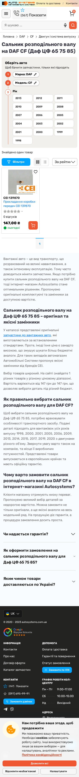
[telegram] (5, 709)
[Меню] (6, 13)
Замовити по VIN (59, 669)
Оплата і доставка (54, 649)
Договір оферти (14, 663)
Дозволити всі (39, 763)
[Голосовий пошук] (65, 25)
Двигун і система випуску (57, 36)
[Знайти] (73, 25)
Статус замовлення (56, 663)
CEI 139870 (11, 198)
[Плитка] (37, 162)
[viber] (12, 709)
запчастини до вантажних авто (27, 335)
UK (13, 613)
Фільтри (19, 162)
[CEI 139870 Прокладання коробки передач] (20, 182)
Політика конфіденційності (42, 755)
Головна (8, 36)
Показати (33, 15)
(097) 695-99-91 (18, 693)
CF (32, 36)
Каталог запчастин (17, 670)
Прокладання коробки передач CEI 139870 (19, 204)
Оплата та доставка (48, 3)
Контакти (71, 3)
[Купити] (33, 225)
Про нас (9, 656)
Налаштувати (58, 771)
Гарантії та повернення (58, 656)
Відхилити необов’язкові (20, 771)
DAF (22, 36)
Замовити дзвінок (21, 701)
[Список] (45, 162)
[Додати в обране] (35, 171)
